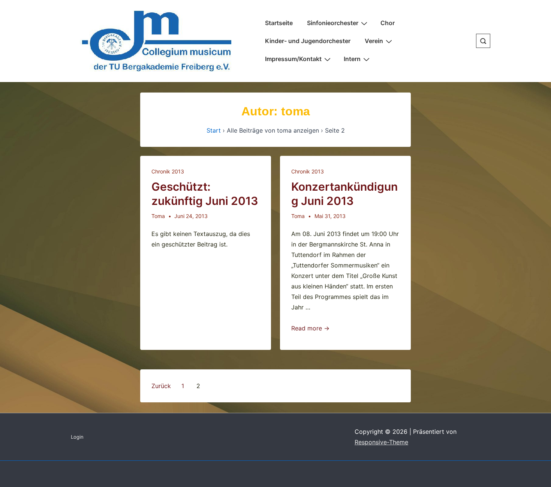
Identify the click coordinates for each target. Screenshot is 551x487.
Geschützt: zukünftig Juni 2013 (204, 194)
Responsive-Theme (381, 442)
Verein (374, 41)
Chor (387, 23)
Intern (352, 59)
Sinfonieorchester (332, 23)
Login (77, 437)
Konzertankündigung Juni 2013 (344, 194)
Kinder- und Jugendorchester (307, 41)
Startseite (279, 23)
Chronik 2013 (167, 171)
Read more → (310, 328)
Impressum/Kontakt (293, 59)
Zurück (161, 386)
